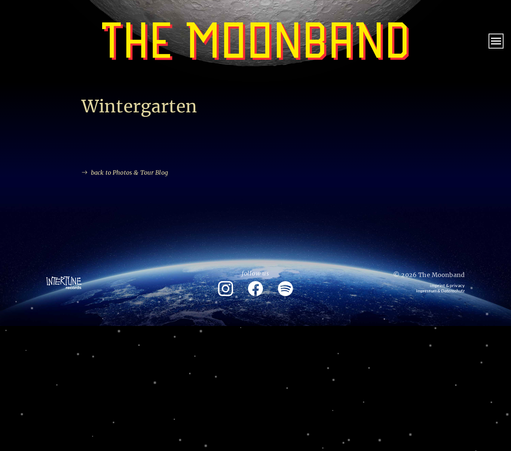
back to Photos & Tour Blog (129, 172)
